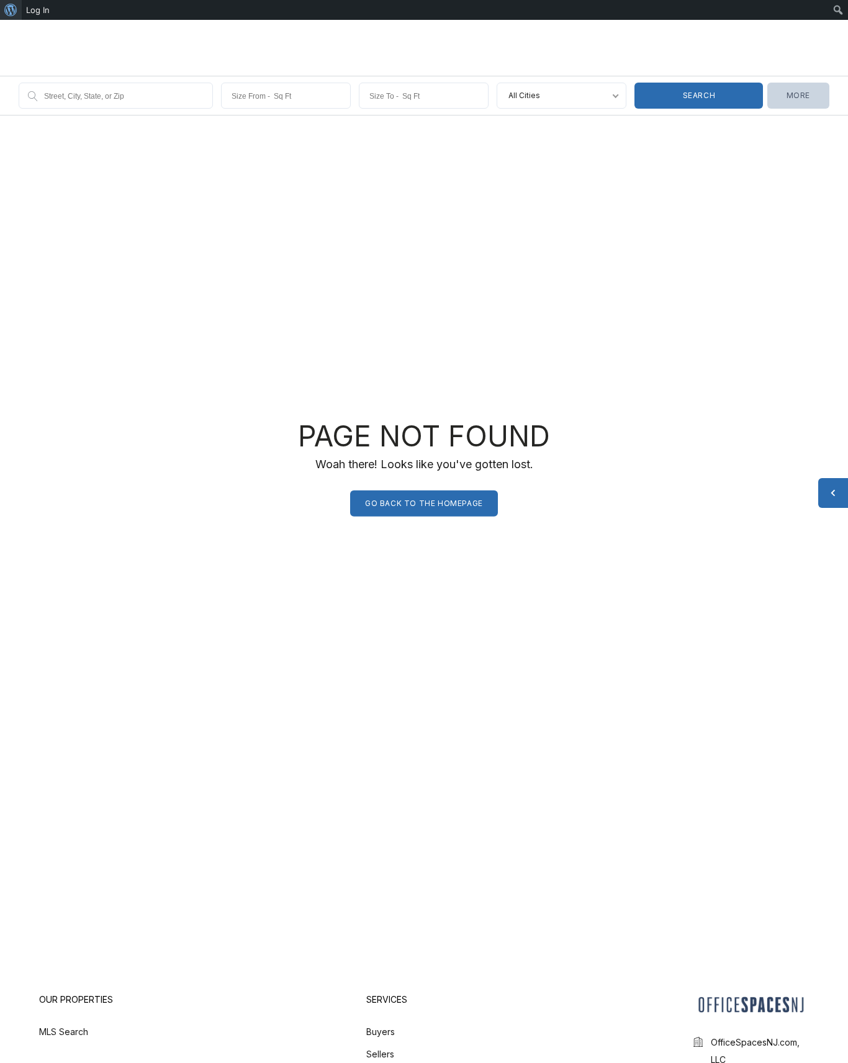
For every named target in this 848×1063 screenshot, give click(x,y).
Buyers (380, 1031)
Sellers (380, 1054)
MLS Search (63, 1031)
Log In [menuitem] (38, 10)
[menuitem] (11, 10)
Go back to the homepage (424, 503)
